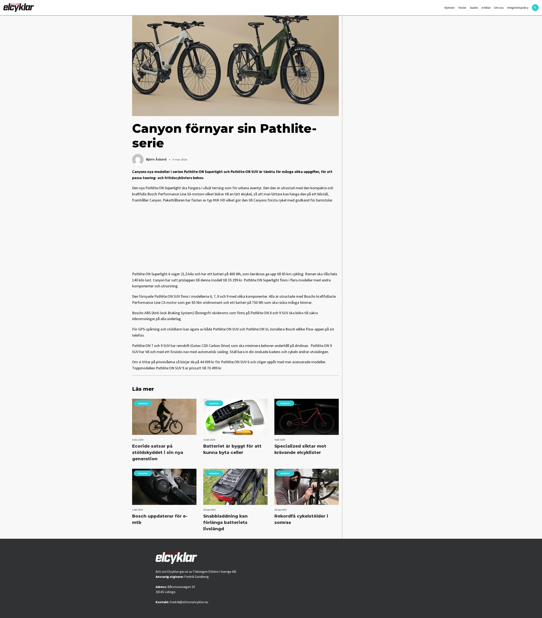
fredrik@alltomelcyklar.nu (189, 602)
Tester (462, 7)
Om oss (499, 7)
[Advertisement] (235, 237)
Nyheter (450, 7)
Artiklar (486, 7)
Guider (474, 7)
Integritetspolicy (517, 7)
